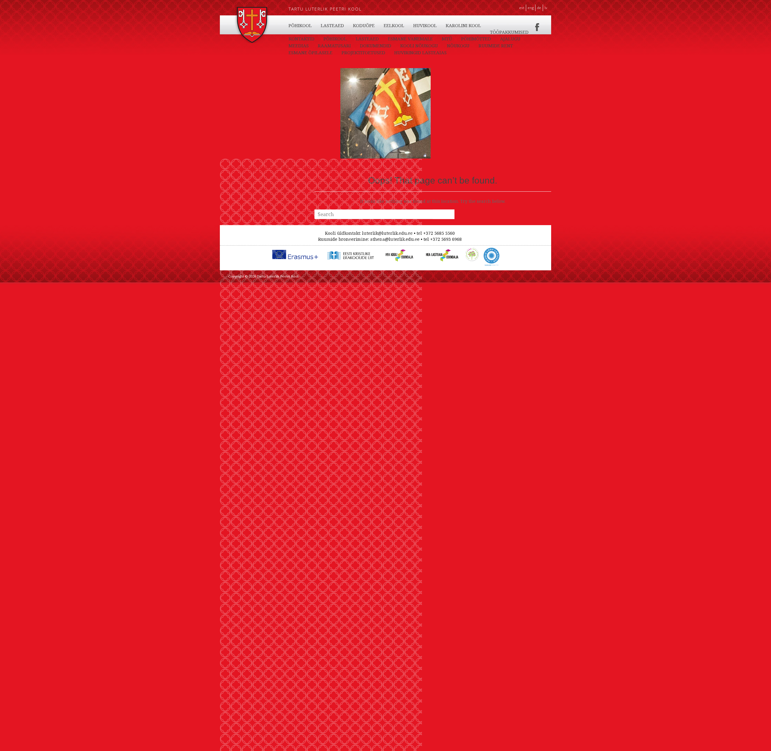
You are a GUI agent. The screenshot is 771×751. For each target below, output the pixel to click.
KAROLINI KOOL (463, 25)
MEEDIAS (299, 45)
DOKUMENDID (375, 45)
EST (521, 7)
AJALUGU (510, 39)
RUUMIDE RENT (496, 45)
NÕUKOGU (458, 45)
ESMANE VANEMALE (410, 39)
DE (539, 7)
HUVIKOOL (425, 25)
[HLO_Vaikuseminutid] (491, 251)
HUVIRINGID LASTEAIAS (420, 52)
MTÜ (447, 39)
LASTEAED (332, 25)
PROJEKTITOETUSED (363, 52)
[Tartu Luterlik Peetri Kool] (251, 10)
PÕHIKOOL (300, 25)
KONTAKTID (301, 39)
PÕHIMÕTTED (476, 39)
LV (546, 7)
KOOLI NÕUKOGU (419, 45)
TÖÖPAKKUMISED (509, 32)
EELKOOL (394, 25)
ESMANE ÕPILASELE (310, 52)
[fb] (537, 25)
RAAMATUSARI (334, 45)
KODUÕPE (364, 25)
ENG (531, 7)
